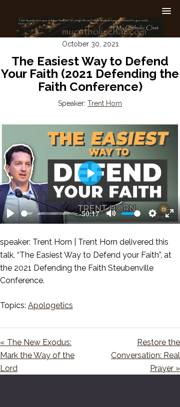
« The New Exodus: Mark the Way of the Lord (37, 355)
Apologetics (50, 305)
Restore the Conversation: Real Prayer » (145, 355)
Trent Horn (105, 103)
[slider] (48, 213)
